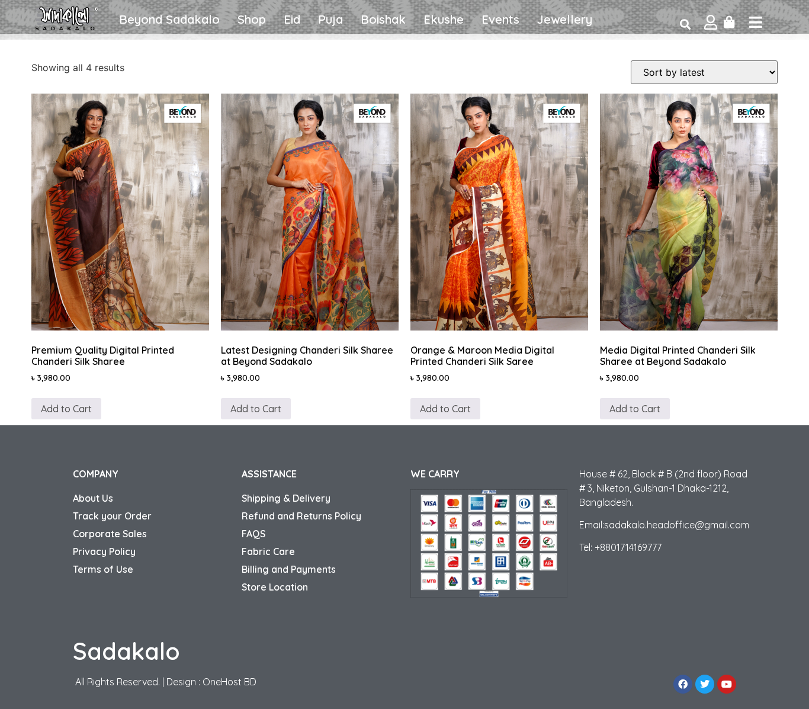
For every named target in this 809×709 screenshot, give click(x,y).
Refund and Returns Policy (301, 516)
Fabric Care (268, 551)
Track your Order (112, 516)
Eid (292, 19)
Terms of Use (103, 569)
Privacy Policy (104, 551)
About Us (93, 498)
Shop (251, 19)
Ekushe (443, 19)
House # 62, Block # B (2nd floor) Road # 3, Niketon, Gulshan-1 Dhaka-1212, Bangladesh (663, 488)
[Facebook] (682, 684)
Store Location (275, 587)
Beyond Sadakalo (169, 19)
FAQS (253, 534)
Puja (330, 19)
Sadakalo (126, 651)
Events (500, 19)
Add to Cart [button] (66, 409)
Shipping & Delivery (286, 498)
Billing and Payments (289, 569)
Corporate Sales (110, 534)
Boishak (383, 19)
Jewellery (564, 19)
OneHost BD (229, 682)
